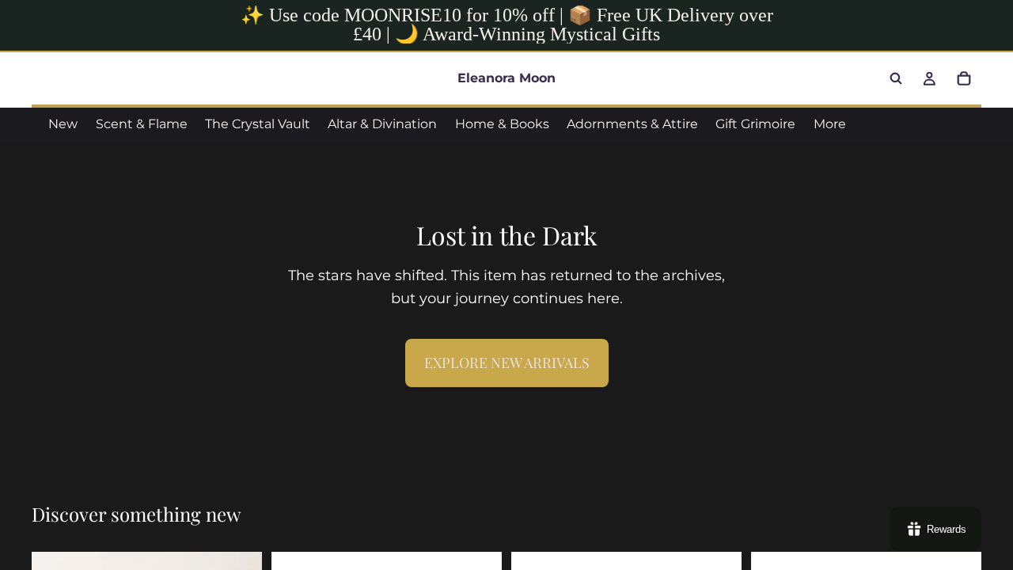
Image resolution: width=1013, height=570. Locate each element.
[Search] (895, 78)
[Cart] (964, 78)
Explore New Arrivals (507, 362)
